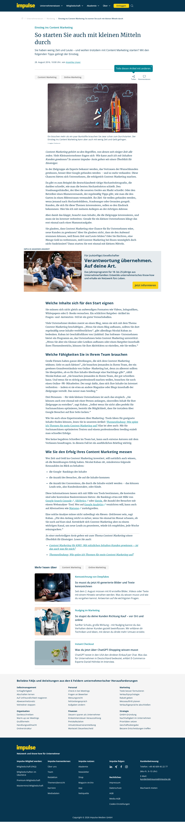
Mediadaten (53, 793)
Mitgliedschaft (73, 5)
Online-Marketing (72, 77)
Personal (72, 687)
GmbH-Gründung (128, 714)
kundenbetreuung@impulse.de (155, 779)
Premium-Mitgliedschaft (28, 780)
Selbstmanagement (26, 687)
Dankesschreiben (25, 714)
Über (105, 5)
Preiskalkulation (76, 721)
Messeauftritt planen (130, 701)
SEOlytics (80, 500)
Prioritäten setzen (128, 721)
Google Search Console (59, 500)
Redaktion (52, 777)
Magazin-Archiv (86, 782)
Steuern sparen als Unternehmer (84, 714)
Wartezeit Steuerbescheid (80, 728)
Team (50, 772)
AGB (111, 793)
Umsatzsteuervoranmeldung (82, 725)
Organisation (23, 711)
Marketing (125, 687)
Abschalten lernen (26, 694)
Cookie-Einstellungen (119, 804)
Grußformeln (23, 721)
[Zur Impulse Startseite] (22, 18)
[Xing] (116, 766)
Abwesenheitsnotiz (26, 701)
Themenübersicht (56, 782)
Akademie (92, 5)
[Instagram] (126, 766)
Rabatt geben (126, 697)
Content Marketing (47, 77)
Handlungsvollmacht (27, 725)
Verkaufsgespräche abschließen (135, 704)
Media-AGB (114, 798)
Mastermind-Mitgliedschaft (30, 785)
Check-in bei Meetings (79, 690)
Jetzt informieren (145, 285)
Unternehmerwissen (50, 5)
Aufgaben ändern (76, 704)
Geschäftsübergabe (129, 725)
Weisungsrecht (75, 697)
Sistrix (98, 500)
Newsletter (83, 772)
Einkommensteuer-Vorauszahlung (84, 718)
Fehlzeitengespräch (77, 701)
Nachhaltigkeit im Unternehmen (135, 718)
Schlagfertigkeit (24, 690)
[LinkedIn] (110, 766)
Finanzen (72, 711)
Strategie (124, 711)
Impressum (114, 782)
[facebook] (121, 766)
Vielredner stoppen (26, 704)
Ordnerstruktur (24, 728)
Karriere (52, 788)
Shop (80, 777)
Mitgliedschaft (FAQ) (26, 766)
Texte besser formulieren (132, 690)
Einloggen (121, 5)
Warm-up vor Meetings (28, 718)
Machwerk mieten (149, 788)
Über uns (52, 766)
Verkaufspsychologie (129, 694)
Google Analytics (93, 504)
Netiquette (83, 793)
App (80, 788)
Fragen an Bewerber (78, 694)
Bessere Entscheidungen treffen (135, 728)
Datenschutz (115, 788)
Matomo (74, 508)
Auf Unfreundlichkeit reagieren (32, 697)
